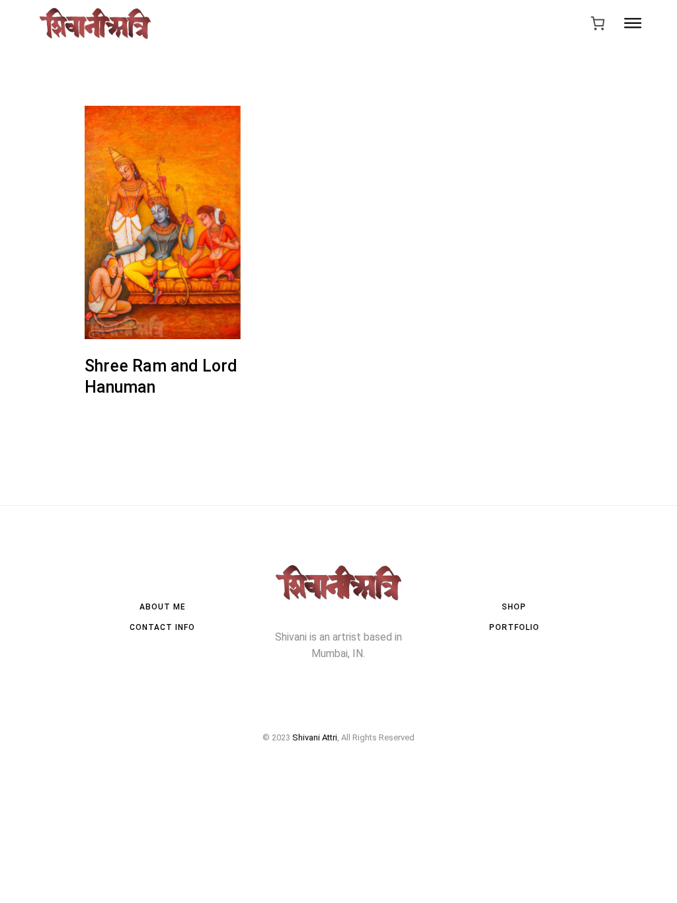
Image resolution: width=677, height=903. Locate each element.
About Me (162, 606)
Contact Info (162, 627)
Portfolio (514, 627)
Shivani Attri (314, 737)
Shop (514, 606)
